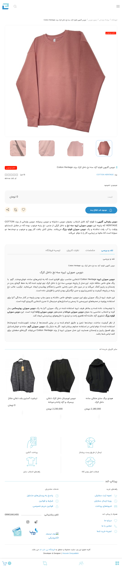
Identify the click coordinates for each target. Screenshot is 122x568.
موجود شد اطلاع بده (99, 210)
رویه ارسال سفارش (103, 500)
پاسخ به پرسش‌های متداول (40, 495)
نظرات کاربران (73, 250)
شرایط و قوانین (46, 500)
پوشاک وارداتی (104, 20)
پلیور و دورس (92, 20)
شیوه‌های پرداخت (103, 506)
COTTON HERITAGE (105, 174)
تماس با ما (107, 525)
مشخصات (90, 250)
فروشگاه (114, 20)
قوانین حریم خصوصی (43, 506)
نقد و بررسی (107, 250)
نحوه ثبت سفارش (103, 495)
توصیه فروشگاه (53, 250)
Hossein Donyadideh (70, 553)
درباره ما (108, 520)
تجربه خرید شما (104, 531)
